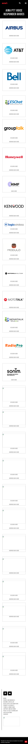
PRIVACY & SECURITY (8, 705)
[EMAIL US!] (10, 693)
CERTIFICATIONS (7, 712)
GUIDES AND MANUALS (9, 700)
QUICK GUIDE (14, 191)
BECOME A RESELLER (8, 702)
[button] (19, 3)
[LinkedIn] (5, 693)
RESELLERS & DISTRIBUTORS (10, 704)
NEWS (4, 698)
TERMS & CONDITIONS (9, 707)
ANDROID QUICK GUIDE (14, 36)
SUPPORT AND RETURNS (9, 709)
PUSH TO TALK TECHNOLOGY (10, 711)
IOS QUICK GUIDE (14, 58)
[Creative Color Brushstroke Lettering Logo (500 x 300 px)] (5, 3)
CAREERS (5, 714)
